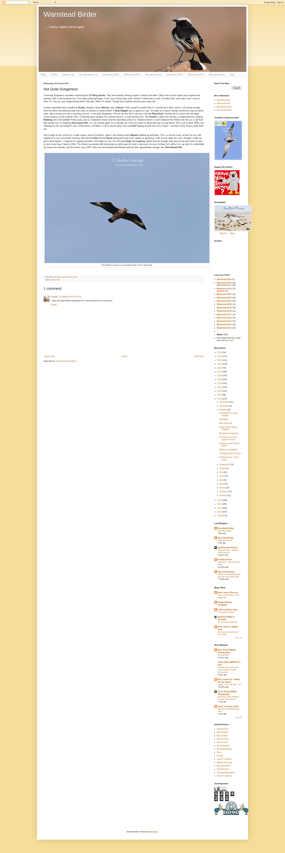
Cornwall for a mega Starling (228, 414)
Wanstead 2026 (111, 74)
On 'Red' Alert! (223, 655)
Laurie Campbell (224, 759)
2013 (219, 500)
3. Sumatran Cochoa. (226, 612)
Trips (232, 74)
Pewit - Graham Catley (228, 706)
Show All (238, 638)
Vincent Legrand (224, 776)
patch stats (55, 280)
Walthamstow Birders (228, 547)
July (222, 472)
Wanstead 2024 (153, 74)
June (222, 476)
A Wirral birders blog (227, 610)
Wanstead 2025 (132, 74)
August (223, 468)
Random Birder (225, 559)
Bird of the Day (225, 423)
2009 (219, 515)
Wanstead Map (217, 74)
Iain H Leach (222, 742)
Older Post (199, 356)
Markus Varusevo (224, 762)
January (223, 495)
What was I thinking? (228, 450)
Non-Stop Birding (226, 528)
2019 (219, 379)
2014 (219, 399)
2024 (219, 360)
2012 (219, 504)
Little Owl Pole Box (225, 540)
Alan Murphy (222, 732)
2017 (219, 387)
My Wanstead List (88, 74)
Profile (53, 74)
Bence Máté (222, 735)
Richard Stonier (224, 766)
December (224, 402)
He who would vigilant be (227, 622)
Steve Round (222, 769)
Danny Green (223, 739)
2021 (219, 372)
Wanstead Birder (70, 14)
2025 (219, 356)
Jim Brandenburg (224, 749)
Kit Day (220, 756)
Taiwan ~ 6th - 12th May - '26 (229, 685)
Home (124, 356)
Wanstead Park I (224, 107)
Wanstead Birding (226, 572)
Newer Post (49, 356)
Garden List (68, 74)
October (223, 410)
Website (223, 233)
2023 (219, 364)
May (222, 480)
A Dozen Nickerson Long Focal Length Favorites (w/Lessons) (228, 669)
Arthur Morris (222, 729)
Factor (54, 297)
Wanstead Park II (224, 110)
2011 (219, 508)
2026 (219, 352)
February (224, 491)
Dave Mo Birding (225, 538)
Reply (54, 305)
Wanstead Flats (224, 103)
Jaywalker (223, 419)
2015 (219, 395)
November (224, 406)
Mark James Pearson (228, 592)
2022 (219, 368)
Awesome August (225, 531)
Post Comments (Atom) (66, 361)
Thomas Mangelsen (226, 772)
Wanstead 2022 (196, 74)
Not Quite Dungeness (228, 433)
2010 (219, 512)
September (225, 464)
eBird (231, 340)
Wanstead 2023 (174, 74)
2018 (219, 383)
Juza (219, 752)
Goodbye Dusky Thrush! (230, 453)
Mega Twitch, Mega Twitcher (228, 428)
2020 (219, 375)
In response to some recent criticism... (228, 438)
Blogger (154, 832)
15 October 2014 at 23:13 (70, 297)
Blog (43, 74)
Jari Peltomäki (223, 746)
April (222, 484)
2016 (219, 391)
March (223, 488)
